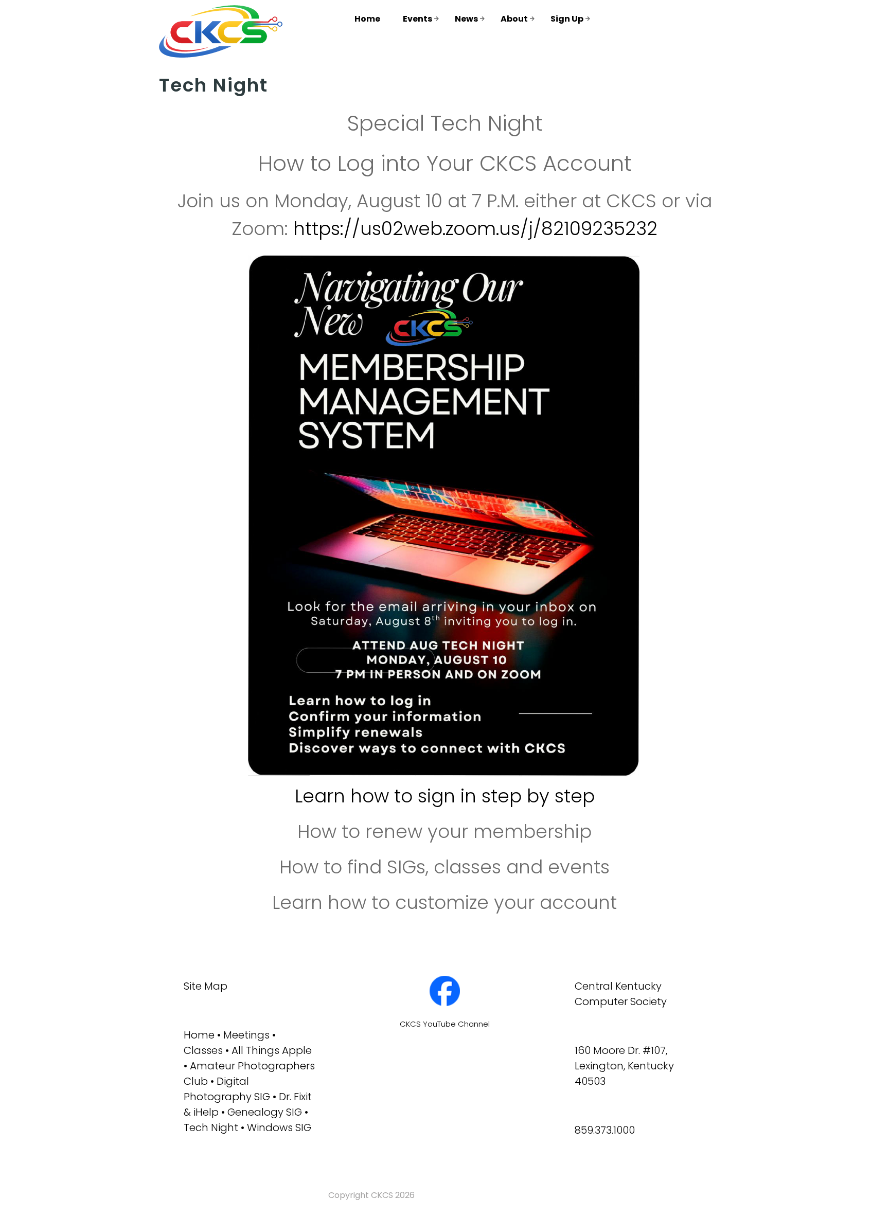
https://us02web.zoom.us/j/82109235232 (475, 229)
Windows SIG (279, 1127)
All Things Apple (272, 1050)
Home (367, 19)
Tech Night (211, 1127)
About (514, 19)
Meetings (246, 1035)
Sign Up (566, 19)
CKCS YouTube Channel (445, 1023)
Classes (203, 1050)
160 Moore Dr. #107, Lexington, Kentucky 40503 (624, 1065)
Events (417, 19)
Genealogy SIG (264, 1112)
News (466, 19)
